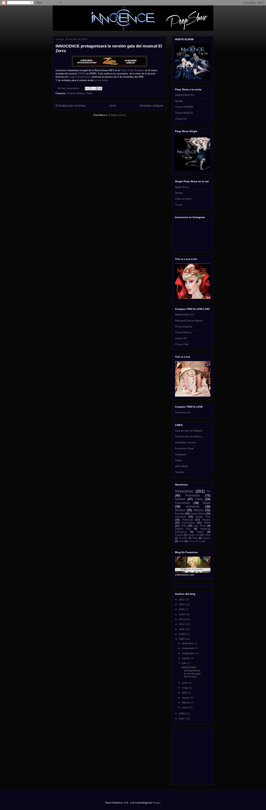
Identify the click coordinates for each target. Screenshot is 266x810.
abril (185, 692)
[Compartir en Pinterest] (100, 88)
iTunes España (183, 326)
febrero (186, 702)
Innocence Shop (184, 448)
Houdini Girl (193, 535)
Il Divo (207, 535)
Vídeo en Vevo (183, 198)
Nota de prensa (195, 541)
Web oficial (181, 466)
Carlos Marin (197, 513)
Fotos (199, 499)
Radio (206, 503)
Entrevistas (188, 522)
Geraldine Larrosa (185, 442)
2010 (182, 634)
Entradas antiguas (151, 105)
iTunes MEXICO (184, 112)
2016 (182, 604)
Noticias (80, 93)
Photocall (187, 519)
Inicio (112, 105)
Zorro (181, 541)
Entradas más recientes (71, 105)
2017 (182, 599)
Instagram (181, 454)
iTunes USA (181, 344)
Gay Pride (200, 525)
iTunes (179, 204)
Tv (208, 491)
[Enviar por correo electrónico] (86, 88)
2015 (182, 609)
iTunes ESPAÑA (184, 106)
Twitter (179, 460)
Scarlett (183, 538)
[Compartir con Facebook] (97, 88)
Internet (180, 499)
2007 (182, 718)
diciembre (188, 643)
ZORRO (81, 73)
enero (185, 707)
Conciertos (182, 503)
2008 (182, 713)
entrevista (192, 506)
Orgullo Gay (183, 528)
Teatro (89, 93)
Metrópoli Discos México (189, 320)
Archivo (180, 510)
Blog (195, 538)
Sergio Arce (203, 516)
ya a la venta (101, 80)
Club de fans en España (188, 430)
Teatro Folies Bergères (132, 70)
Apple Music (182, 187)
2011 (182, 629)
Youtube (179, 472)
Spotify (179, 101)
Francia (71, 93)
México (206, 519)
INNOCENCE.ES (184, 95)
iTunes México (183, 332)
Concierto (180, 516)
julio (184, 663)
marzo (186, 697)
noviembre (188, 648)
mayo (185, 687)
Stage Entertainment (79, 76)
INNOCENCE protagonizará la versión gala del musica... (191, 672)
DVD (183, 525)
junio (185, 682)
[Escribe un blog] (90, 88)
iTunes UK (181, 118)
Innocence (184, 491)
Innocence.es (182, 412)
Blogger (156, 802)
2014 (182, 614)
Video (207, 522)
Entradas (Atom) (117, 115)
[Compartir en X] (93, 88)
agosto (186, 658)
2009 (182, 639)
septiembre (189, 653)
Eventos (179, 513)
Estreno (179, 535)
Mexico (199, 510)
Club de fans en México (188, 436)
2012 (182, 624)
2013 (182, 619)
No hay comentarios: (69, 88)
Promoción (192, 495)
